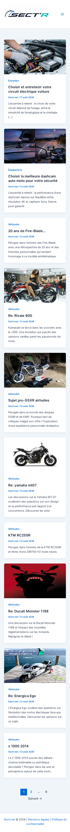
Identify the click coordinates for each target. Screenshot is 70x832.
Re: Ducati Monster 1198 (28, 611)
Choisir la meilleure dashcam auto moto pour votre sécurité (32, 178)
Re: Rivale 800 (20, 315)
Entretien (13, 80)
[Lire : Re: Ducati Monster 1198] (35, 580)
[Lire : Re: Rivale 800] (35, 285)
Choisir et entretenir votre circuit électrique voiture (29, 89)
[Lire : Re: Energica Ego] (35, 665)
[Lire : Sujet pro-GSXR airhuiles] (35, 370)
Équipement (15, 169)
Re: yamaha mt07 (22, 485)
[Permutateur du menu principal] (62, 14)
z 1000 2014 (18, 746)
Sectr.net (9, 819)
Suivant (35, 798)
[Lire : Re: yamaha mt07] (35, 454)
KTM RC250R (19, 535)
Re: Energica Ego (22, 696)
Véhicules (13, 224)
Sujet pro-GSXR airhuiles (28, 400)
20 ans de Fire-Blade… (27, 231)
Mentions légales (38, 819)
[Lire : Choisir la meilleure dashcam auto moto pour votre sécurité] (35, 146)
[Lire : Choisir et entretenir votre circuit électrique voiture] (35, 56)
